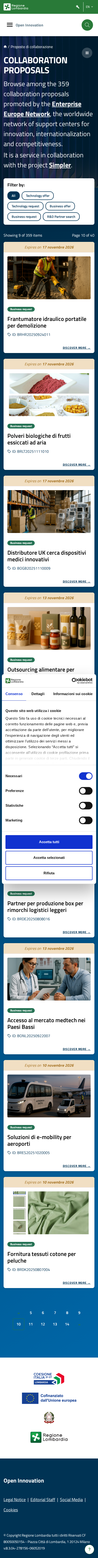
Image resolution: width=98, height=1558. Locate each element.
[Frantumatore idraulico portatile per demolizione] (49, 277)
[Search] (87, 25)
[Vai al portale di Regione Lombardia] (16, 6)
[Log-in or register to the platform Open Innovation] (78, 7)
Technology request (25, 206)
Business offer (60, 206)
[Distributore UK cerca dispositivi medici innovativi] (49, 511)
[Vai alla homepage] (5, 47)
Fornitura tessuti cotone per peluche (41, 1257)
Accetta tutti (49, 842)
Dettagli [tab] (37, 694)
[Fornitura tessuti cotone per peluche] (49, 1212)
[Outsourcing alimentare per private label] (49, 628)
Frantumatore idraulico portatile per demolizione (46, 322)
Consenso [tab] (14, 694)
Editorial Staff (42, 1499)
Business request (24, 216)
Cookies (11, 1510)
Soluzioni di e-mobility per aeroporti (39, 1140)
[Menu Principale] (10, 25)
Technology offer (37, 195)
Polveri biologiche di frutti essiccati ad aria (39, 439)
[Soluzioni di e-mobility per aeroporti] (49, 1096)
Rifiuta (49, 873)
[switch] (86, 791)
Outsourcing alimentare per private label (40, 672)
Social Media (71, 1499)
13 (55, 1324)
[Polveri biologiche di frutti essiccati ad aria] (49, 394)
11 (31, 1324)
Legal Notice (15, 1499)
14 (67, 1324)
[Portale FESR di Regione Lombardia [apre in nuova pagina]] (49, 1378)
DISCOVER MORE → (77, 347)
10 (18, 1324)
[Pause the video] (87, 53)
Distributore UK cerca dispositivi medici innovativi (46, 555)
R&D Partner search (61, 216)
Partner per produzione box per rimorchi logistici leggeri (45, 906)
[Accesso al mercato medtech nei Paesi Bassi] (49, 979)
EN (88, 6)
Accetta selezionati (49, 858)
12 (43, 1324)
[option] (49, 297)
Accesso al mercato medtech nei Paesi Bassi (46, 1023)
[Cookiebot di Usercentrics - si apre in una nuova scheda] (72, 681)
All (13, 195)
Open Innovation (29, 25)
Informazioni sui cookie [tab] (73, 694)
